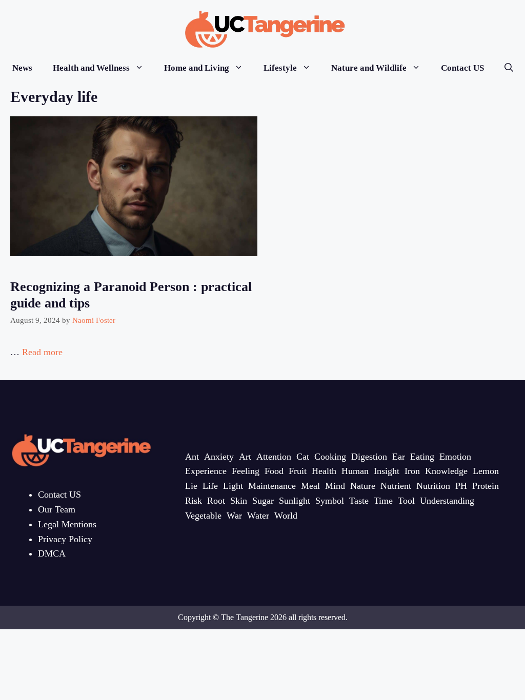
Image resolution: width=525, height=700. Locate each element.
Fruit (298, 471)
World (285, 515)
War (234, 515)
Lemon (486, 471)
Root (216, 501)
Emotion (455, 456)
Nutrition (433, 486)
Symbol (329, 501)
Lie (191, 486)
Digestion (369, 456)
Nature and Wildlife (369, 68)
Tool (406, 501)
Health (324, 471)
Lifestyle (280, 68)
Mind (335, 486)
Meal (310, 486)
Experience (206, 471)
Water (258, 515)
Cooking (330, 456)
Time (383, 501)
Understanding (447, 501)
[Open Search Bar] (508, 67)
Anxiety (219, 456)
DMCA (52, 553)
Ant (192, 456)
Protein (485, 486)
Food (274, 471)
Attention (273, 456)
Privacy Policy (65, 539)
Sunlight (294, 501)
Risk (193, 501)
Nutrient (395, 486)
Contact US (462, 68)
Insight (386, 471)
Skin (238, 501)
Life (210, 486)
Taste (359, 501)
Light (233, 486)
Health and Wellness (91, 68)
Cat (302, 456)
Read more (42, 352)
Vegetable (203, 515)
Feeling (245, 471)
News (22, 68)
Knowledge (446, 471)
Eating (422, 456)
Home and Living (196, 68)
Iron (412, 471)
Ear (398, 456)
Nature (362, 486)
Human (355, 471)
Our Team (56, 509)
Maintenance (272, 486)
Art (245, 456)
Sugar (263, 501)
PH (461, 486)
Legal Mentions (67, 524)
